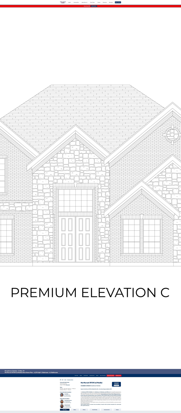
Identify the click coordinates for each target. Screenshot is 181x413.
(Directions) (68, 384)
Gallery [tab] (74, 409)
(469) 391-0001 (68, 402)
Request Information (110, 375)
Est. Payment (116, 385)
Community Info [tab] (106, 409)
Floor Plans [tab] (65, 409)
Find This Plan (86, 375)
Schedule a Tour (118, 375)
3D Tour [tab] (84, 409)
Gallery (81, 375)
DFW (62, 379)
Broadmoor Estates (70, 379)
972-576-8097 (68, 396)
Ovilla (65, 379)
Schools (97, 375)
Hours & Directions (103, 375)
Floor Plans (76, 375)
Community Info (91, 375)
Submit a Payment (118, 2)
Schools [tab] (117, 409)
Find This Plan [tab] (94, 409)
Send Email (68, 401)
